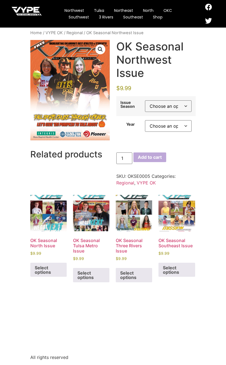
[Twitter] (209, 21)
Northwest (74, 10)
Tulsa (99, 10)
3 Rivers (106, 17)
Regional (74, 32)
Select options (43, 270)
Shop (158, 17)
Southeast (133, 17)
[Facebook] (209, 7)
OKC (167, 10)
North (148, 10)
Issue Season (127, 105)
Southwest (79, 17)
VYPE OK (54, 32)
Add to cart (150, 157)
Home (36, 32)
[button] (100, 49)
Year (130, 124)
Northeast (123, 10)
